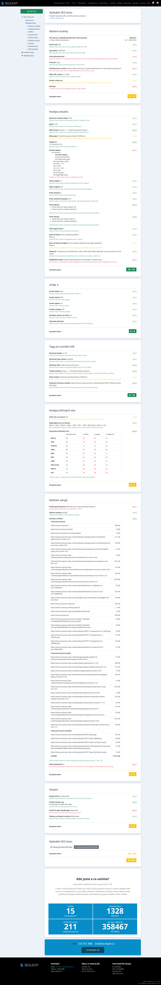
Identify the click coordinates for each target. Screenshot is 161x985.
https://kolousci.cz (57, 18)
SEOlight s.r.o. (151, 981)
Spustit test (32, 11)
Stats (158, 981)
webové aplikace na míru (154, 983)
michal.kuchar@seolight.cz (64, 967)
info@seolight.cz (105, 943)
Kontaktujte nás (93, 950)
